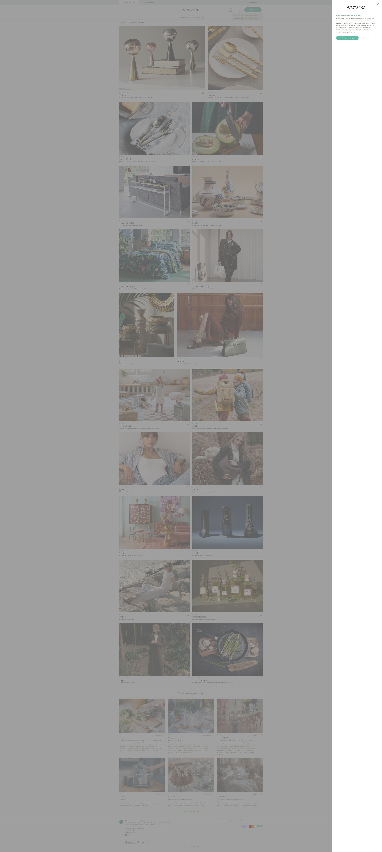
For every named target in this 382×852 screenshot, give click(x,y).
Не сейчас (365, 38)
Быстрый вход (347, 38)
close (378, 4)
